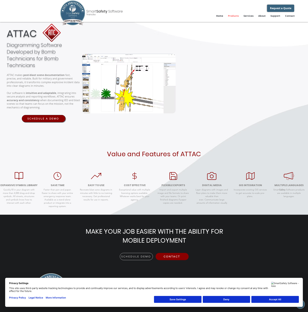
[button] (280, 8)
